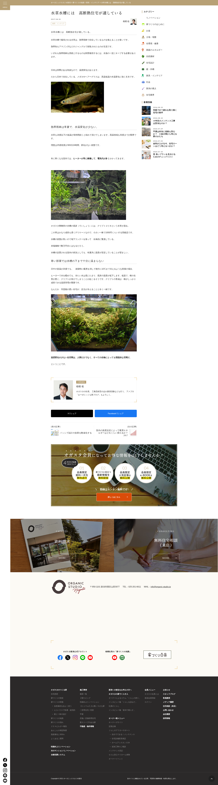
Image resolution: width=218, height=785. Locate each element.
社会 (148, 82)
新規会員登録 (150, 698)
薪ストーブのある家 (88, 722)
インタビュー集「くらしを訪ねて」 (123, 702)
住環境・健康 (152, 43)
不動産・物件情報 (87, 726)
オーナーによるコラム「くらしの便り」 (125, 698)
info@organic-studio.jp (161, 587)
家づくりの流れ (57, 722)
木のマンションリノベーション (63, 751)
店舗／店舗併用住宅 (88, 718)
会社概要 (166, 714)
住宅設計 (150, 63)
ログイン (148, 702)
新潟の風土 (151, 88)
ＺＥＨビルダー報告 (59, 726)
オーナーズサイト (116, 722)
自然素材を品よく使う (63, 706)
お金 (148, 31)
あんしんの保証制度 (59, 730)
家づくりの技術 (57, 698)
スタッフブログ (169, 694)
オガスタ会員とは (152, 694)
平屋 (81, 714)
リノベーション (153, 18)
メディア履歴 (168, 702)
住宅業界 (150, 95)
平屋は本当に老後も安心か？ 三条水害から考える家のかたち (165, 133)
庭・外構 (150, 69)
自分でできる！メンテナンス (123, 734)
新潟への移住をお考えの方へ (120, 690)
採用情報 (166, 718)
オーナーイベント (116, 759)
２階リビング (85, 698)
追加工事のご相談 (119, 747)
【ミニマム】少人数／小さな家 (92, 706)
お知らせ (166, 690)
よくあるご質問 (57, 739)
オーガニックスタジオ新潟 (61, 3)
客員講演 (166, 698)
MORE (62, 558)
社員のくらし (114, 706)
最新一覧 (83, 694)
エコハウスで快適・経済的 (64, 710)
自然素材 (150, 56)
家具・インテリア (58, 23)
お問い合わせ (168, 710)
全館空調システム (58, 755)
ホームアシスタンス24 (121, 743)
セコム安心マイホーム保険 (119, 755)
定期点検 (112, 726)
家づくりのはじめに (155, 24)
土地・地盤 (151, 37)
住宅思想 (54, 694)
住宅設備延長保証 (119, 739)
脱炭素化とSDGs (57, 734)
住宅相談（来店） (170, 706)
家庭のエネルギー (154, 50)
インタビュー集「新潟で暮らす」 (122, 710)
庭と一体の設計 (60, 714)
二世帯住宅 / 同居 (87, 710)
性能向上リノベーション (60, 747)
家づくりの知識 (57, 718)
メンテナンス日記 (116, 751)
